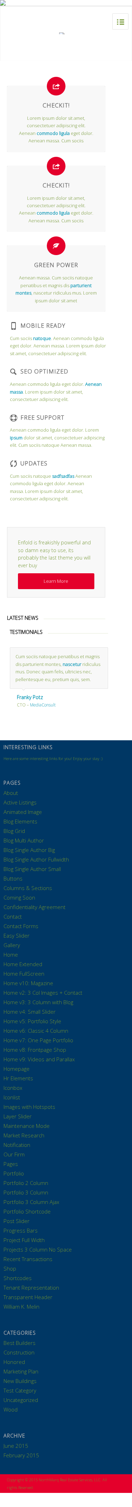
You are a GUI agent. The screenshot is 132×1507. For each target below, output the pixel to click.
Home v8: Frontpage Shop (35, 1049)
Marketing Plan (21, 1371)
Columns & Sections (28, 887)
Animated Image (23, 811)
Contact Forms (21, 925)
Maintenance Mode (27, 1125)
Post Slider (17, 1220)
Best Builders (20, 1342)
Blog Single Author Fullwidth (36, 859)
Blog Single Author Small (32, 868)
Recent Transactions (28, 1258)
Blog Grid (14, 830)
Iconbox (13, 1087)
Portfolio (14, 1173)
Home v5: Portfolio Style (32, 1021)
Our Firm (14, 1154)
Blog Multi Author (24, 840)
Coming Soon (19, 897)
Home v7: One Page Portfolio (38, 1040)
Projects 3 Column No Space (38, 1249)
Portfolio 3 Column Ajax (31, 1201)
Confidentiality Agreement (34, 906)
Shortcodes (18, 1277)
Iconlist (12, 1097)
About (11, 792)
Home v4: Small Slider (30, 1011)
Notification (17, 1144)
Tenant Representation (31, 1287)
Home (11, 954)
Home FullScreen (24, 973)
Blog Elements (20, 821)
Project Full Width (24, 1239)
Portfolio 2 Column (26, 1182)
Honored (14, 1361)
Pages (11, 1163)
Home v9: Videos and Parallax (39, 1059)
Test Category (20, 1390)
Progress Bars (21, 1230)
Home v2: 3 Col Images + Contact (43, 992)
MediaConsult (43, 705)
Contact (13, 916)
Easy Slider (17, 935)
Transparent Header (28, 1297)
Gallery (12, 945)
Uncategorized (21, 1399)
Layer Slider (18, 1116)
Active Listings (20, 802)
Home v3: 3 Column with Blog (38, 1002)
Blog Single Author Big (29, 849)
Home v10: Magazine (28, 983)
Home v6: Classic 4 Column (36, 1030)
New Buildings (20, 1380)
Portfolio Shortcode (27, 1211)
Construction (19, 1352)
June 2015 (16, 1445)
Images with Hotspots (29, 1106)
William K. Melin (21, 1306)
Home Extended (23, 964)
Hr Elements (18, 1078)
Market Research (24, 1135)
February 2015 (21, 1455)
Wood (11, 1409)
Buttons (13, 878)
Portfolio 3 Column (26, 1192)
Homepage (17, 1068)
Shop (10, 1268)
